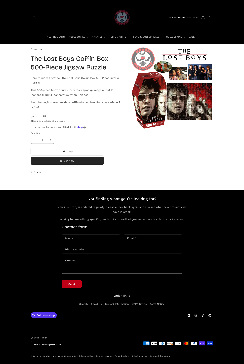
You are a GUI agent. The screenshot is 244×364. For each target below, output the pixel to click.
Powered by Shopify (66, 356)
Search (83, 304)
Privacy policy (86, 356)
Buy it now (67, 160)
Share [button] (37, 172)
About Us (96, 304)
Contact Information (117, 304)
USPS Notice (139, 304)
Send (71, 284)
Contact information (160, 356)
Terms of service (104, 356)
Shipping (35, 121)
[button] (34, 17)
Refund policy (121, 356)
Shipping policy (139, 356)
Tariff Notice (157, 304)
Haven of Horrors (47, 356)
